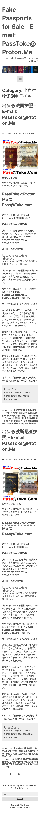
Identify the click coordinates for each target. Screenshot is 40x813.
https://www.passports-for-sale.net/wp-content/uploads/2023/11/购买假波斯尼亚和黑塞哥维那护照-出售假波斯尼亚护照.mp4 (19, 593)
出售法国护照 (19, 410)
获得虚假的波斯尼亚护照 (21, 753)
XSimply (18, 807)
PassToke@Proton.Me (13, 239)
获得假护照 (21, 415)
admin (33, 133)
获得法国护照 (32, 415)
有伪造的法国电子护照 (20, 413)
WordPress (24, 805)
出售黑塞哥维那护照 (26, 751)
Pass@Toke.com (17, 205)
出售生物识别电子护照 (23, 748)
